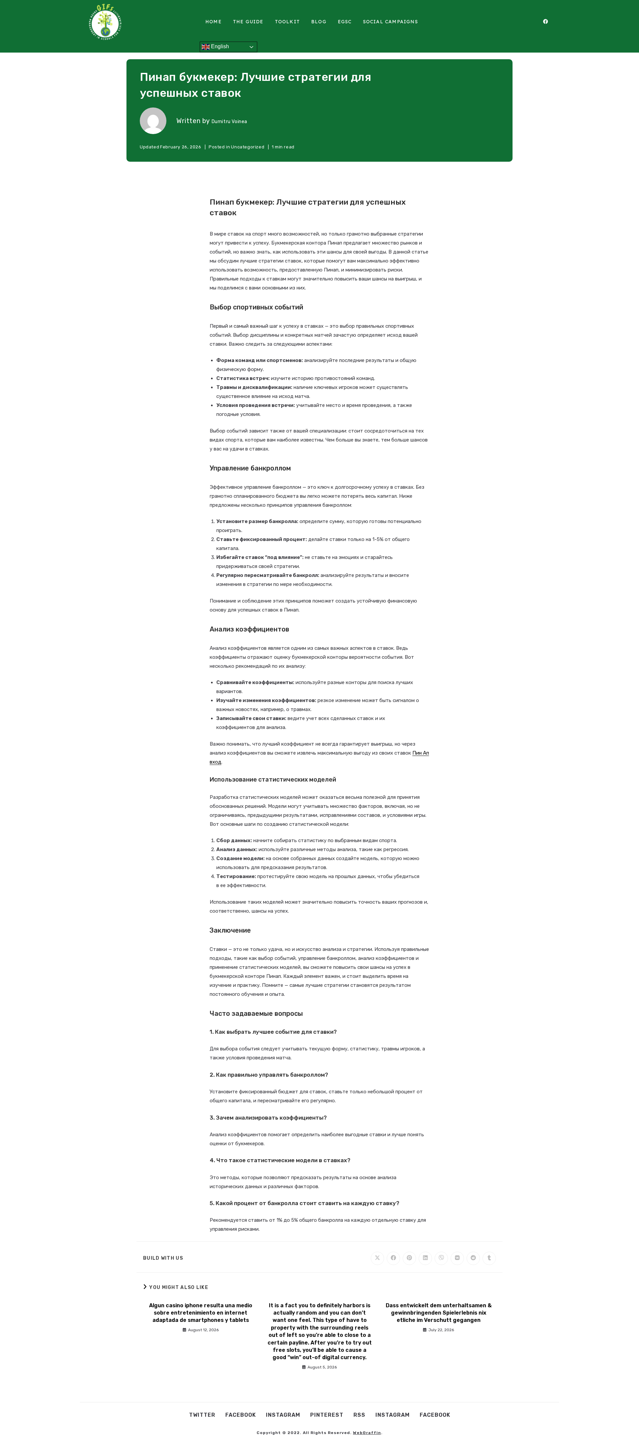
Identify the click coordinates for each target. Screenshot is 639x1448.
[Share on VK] (457, 1258)
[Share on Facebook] (393, 1258)
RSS (359, 1415)
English (219, 46)
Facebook (240, 1415)
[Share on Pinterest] (409, 1258)
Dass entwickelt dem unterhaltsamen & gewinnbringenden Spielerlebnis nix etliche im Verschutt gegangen (439, 1313)
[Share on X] (377, 1258)
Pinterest (326, 1415)
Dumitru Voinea (229, 121)
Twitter (202, 1415)
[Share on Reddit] (473, 1258)
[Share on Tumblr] (489, 1258)
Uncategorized (247, 146)
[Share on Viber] (441, 1258)
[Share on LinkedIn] (425, 1258)
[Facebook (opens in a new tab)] (549, 21)
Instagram (283, 1415)
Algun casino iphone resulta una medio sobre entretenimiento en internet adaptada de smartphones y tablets (200, 1313)
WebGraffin (367, 1432)
